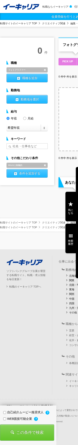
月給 (31, 118)
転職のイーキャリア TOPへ (25, 286)
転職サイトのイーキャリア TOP (18, 23)
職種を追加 (29, 78)
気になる (70, 211)
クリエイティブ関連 (53, 23)
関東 (71, 280)
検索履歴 (70, 242)
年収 (14, 118)
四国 (71, 303)
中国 (71, 298)
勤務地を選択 (30, 99)
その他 (73, 312)
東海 (71, 289)
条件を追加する (29, 173)
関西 (71, 294)
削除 (45, 70)
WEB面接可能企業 (20, 418)
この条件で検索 (30, 432)
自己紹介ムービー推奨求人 (25, 412)
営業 (71, 330)
